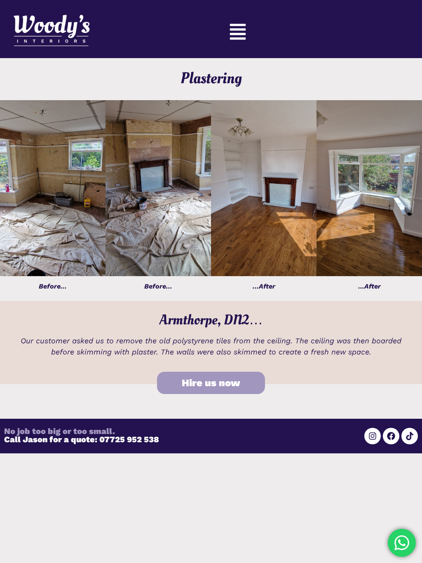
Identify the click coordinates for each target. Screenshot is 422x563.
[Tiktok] (409, 436)
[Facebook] (391, 436)
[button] (238, 33)
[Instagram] (372, 436)
